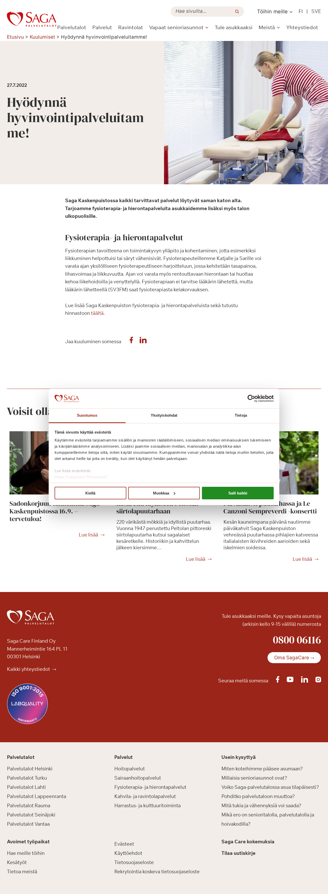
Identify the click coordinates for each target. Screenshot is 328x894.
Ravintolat (130, 27)
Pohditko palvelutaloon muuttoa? (258, 796)
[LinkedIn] (143, 341)
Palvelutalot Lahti (26, 787)
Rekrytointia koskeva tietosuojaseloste (157, 871)
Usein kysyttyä (238, 757)
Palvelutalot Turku (27, 778)
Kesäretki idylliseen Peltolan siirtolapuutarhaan (157, 507)
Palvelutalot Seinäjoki (31, 815)
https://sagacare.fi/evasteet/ (81, 477)
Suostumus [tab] (87, 415)
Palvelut (102, 27)
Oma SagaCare (291, 658)
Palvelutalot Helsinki (30, 769)
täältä (97, 313)
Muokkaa (161, 493)
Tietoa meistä (22, 871)
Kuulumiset (42, 37)
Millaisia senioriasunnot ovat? (254, 778)
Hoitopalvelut (129, 769)
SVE (316, 11)
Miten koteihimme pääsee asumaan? (262, 769)
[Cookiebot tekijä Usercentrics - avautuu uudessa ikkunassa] (251, 398)
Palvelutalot (71, 27)
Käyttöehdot (128, 853)
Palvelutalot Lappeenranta (36, 796)
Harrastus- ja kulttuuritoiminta (147, 805)
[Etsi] (237, 11)
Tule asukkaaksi (233, 27)
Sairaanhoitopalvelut (137, 778)
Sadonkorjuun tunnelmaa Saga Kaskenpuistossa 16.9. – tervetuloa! (54, 511)
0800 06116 (297, 639)
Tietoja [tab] (241, 415)
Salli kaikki (237, 493)
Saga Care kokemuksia (247, 841)
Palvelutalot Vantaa (28, 824)
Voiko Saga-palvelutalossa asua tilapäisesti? (270, 787)
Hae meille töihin (26, 853)
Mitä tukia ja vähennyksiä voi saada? (261, 805)
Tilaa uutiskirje (238, 853)
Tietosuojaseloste (134, 862)
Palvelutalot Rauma (28, 805)
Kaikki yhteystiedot (29, 669)
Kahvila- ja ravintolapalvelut (145, 796)
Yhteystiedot (302, 27)
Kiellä (90, 493)
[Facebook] (131, 341)
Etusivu (15, 37)
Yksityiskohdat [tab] (164, 415)
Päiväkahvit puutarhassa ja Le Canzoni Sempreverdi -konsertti (270, 507)
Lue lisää (88, 535)
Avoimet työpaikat (28, 841)
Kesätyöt (17, 862)
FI (301, 11)
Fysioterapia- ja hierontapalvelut (150, 787)
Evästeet (124, 844)
